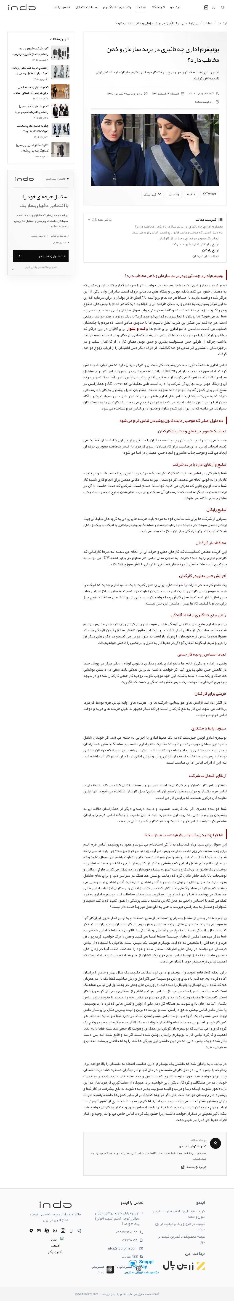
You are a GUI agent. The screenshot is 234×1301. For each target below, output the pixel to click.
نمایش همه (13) (102, 219)
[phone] (79, 1230)
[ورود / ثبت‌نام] (213, 7)
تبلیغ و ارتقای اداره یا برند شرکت (195, 244)
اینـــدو (175, 7)
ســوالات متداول (86, 7)
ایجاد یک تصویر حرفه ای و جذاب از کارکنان (189, 238)
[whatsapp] (55, 1230)
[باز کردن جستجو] (222, 7)
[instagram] (63, 1230)
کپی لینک (150, 194)
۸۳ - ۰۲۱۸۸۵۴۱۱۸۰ (126, 1232)
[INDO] (22, 7)
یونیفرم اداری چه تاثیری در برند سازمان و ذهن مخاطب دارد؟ (179, 226)
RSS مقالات (130, 1257)
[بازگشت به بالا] (222, 1294)
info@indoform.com (122, 1249)
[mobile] (71, 1230)
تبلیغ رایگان (210, 250)
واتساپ (174, 194)
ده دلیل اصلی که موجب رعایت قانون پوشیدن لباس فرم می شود (177, 232)
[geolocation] (31, 1231)
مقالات (141, 7)
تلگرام (191, 194)
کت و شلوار (136, 329)
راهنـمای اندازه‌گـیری (117, 7)
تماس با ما (62, 7)
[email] (39, 1230)
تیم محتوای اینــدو (201, 93)
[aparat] (47, 1230)
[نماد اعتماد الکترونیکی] (55, 1246)
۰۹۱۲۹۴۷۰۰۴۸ (129, 1240)
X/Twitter (209, 194)
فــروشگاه (158, 7)
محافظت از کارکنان (205, 256)
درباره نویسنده (196, 1167)
